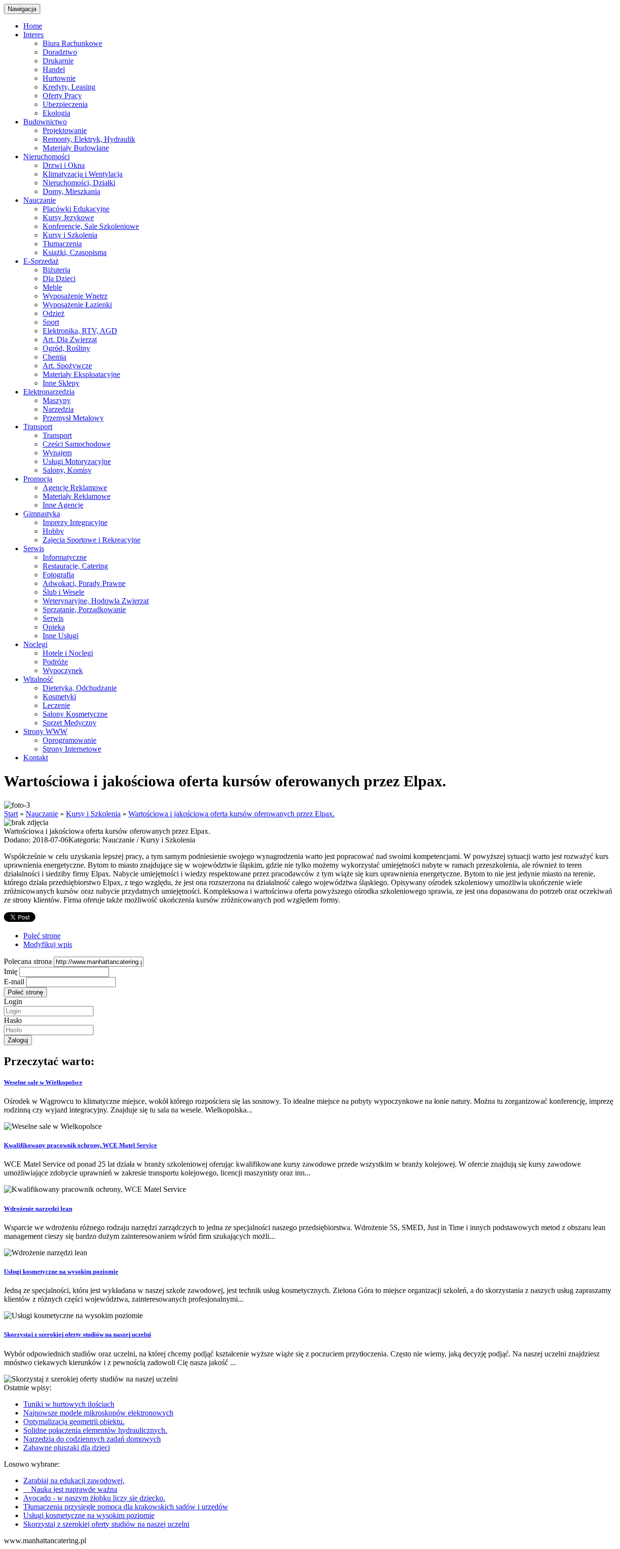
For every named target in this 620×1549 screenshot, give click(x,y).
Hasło (13, 1020)
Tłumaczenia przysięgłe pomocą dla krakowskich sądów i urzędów (125, 1507)
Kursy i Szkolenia (93, 814)
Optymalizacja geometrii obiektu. (73, 1421)
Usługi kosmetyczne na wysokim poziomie (61, 1271)
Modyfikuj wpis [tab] (47, 944)
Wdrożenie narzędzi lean (38, 1208)
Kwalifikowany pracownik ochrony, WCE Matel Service (80, 1145)
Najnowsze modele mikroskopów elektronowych (98, 1413)
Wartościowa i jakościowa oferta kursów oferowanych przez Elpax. (231, 814)
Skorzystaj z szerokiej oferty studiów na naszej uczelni (77, 1334)
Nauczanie (42, 814)
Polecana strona (28, 961)
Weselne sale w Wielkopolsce (43, 1082)
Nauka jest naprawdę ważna (70, 1489)
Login (13, 1001)
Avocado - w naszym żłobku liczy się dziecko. (94, 1498)
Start (11, 814)
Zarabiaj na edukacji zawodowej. (73, 1480)
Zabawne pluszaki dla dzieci (66, 1448)
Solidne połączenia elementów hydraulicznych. (95, 1430)
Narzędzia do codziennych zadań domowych (92, 1439)
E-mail (14, 982)
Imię (10, 971)
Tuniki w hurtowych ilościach (68, 1404)
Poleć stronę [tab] (42, 936)
